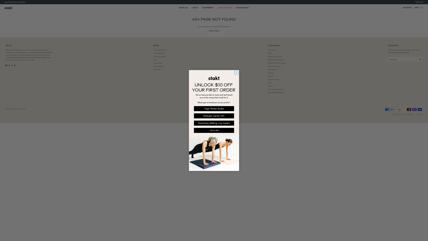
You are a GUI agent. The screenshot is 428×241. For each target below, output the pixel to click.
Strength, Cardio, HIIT (214, 116)
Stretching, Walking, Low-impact (214, 123)
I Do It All (214, 130)
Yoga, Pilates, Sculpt (214, 108)
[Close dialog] (236, 73)
